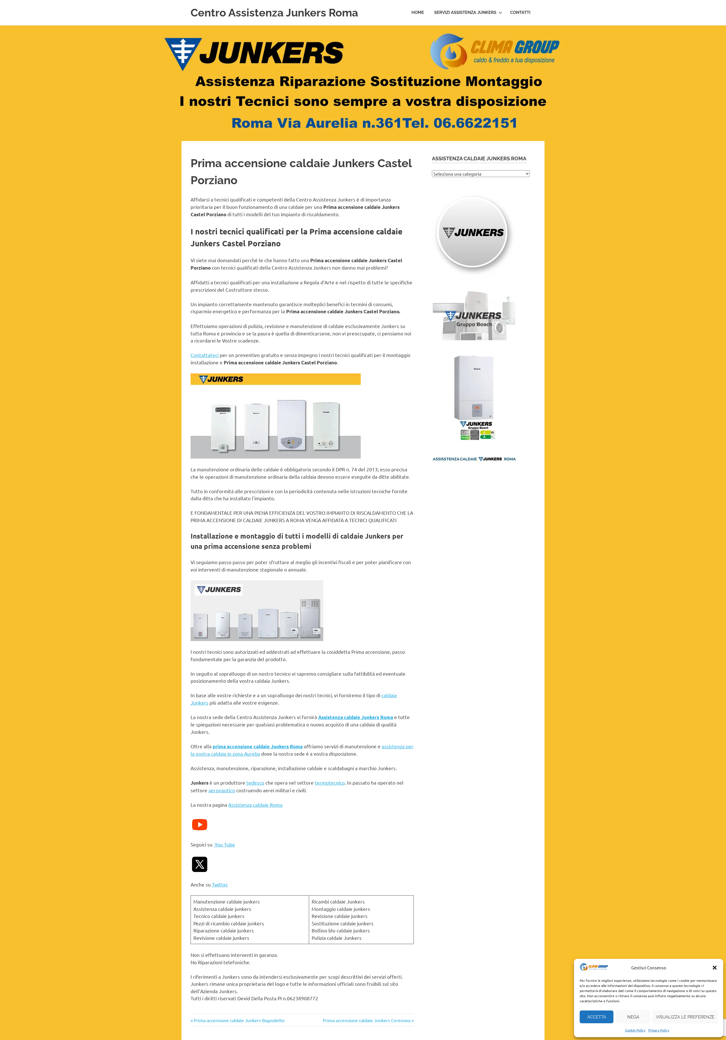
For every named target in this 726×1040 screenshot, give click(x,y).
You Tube (224, 844)
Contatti (520, 12)
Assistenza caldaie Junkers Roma (355, 717)
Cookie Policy (635, 1030)
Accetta (596, 1017)
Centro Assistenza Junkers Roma (274, 12)
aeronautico (221, 790)
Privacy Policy (658, 1030)
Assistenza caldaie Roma (255, 805)
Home (417, 12)
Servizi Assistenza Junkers (465, 12)
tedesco (255, 782)
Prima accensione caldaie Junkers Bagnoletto (238, 1020)
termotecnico (330, 782)
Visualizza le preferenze (685, 1017)
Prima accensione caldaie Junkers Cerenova (366, 1020)
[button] (714, 967)
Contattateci (205, 355)
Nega (633, 1017)
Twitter (220, 884)
